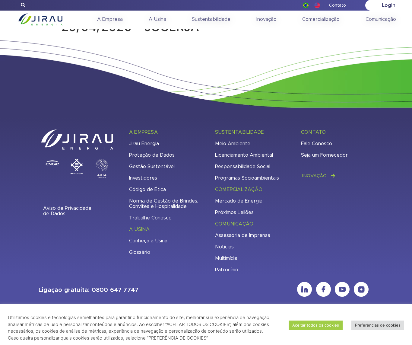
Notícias (224, 246)
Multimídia (226, 258)
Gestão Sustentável (152, 166)
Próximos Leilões (234, 212)
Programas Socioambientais (247, 178)
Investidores (143, 178)
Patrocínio (226, 269)
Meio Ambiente (232, 143)
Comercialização (321, 19)
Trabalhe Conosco (150, 218)
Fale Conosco (316, 143)
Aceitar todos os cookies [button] (315, 325)
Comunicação (381, 19)
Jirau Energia (144, 143)
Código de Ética (147, 189)
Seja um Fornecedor (324, 155)
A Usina (157, 19)
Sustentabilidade (211, 19)
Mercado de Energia (238, 201)
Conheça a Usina (148, 240)
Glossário (139, 252)
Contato (337, 5)
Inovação (266, 19)
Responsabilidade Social (242, 166)
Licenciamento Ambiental (244, 155)
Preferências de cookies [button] (378, 325)
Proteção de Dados (152, 155)
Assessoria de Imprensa (242, 235)
